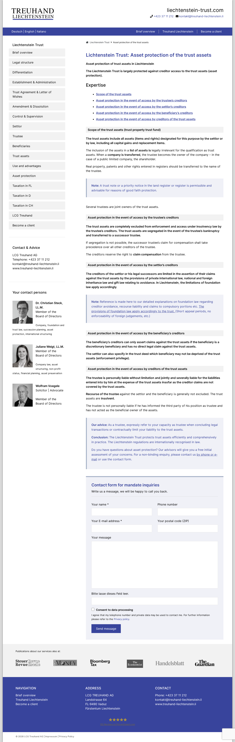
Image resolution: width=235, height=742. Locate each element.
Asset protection (24, 176)
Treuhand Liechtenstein (32, 699)
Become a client (23, 225)
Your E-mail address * (106, 521)
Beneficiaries (21, 146)
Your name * (100, 504)
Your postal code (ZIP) (173, 521)
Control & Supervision (27, 116)
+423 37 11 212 (163, 16)
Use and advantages (26, 166)
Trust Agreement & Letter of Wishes (31, 94)
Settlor (17, 126)
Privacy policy (121, 619)
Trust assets (20, 156)
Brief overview (22, 52)
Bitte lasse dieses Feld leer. (110, 593)
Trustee (17, 136)
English (29, 31)
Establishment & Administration (34, 82)
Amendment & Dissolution (30, 106)
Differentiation (22, 72)
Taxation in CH (22, 205)
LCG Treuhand (22, 215)
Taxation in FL (22, 186)
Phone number (168, 504)
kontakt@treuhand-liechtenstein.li (201, 16)
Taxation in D (21, 195)
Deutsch (17, 31)
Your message (101, 537)
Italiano (41, 31)
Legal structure (22, 62)
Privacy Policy (66, 736)
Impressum (51, 736)
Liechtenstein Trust (99, 42)
